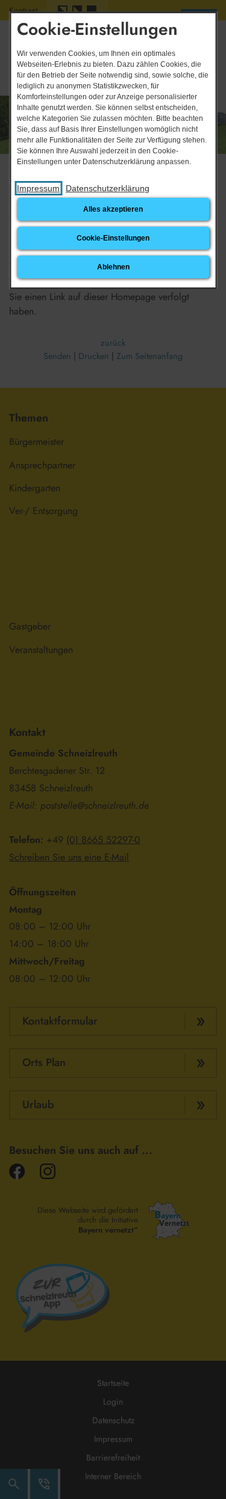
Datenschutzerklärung (107, 188)
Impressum (38, 188)
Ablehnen (113, 267)
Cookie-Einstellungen (113, 238)
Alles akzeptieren (113, 209)
